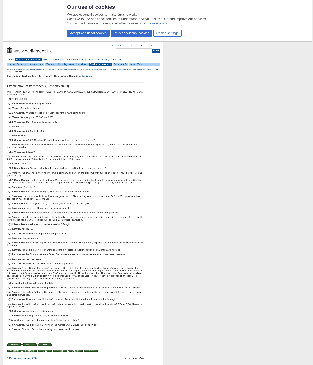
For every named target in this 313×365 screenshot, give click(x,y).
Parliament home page (26, 69)
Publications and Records (68, 69)
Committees (82, 64)
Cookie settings (167, 33)
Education (117, 59)
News (132, 64)
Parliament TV (120, 64)
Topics (140, 64)
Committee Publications (89, 69)
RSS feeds (143, 46)
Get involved (93, 59)
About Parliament (75, 59)
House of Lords (36, 64)
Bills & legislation (65, 64)
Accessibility (117, 46)
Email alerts (130, 46)
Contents (87, 76)
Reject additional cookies (131, 33)
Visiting (105, 59)
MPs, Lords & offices (53, 59)
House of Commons (17, 64)
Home (11, 59)
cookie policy (158, 23)
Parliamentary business (28, 59)
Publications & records (100, 64)
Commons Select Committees (140, 69)
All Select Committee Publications (113, 69)
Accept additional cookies (88, 33)
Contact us (155, 46)
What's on (50, 64)
